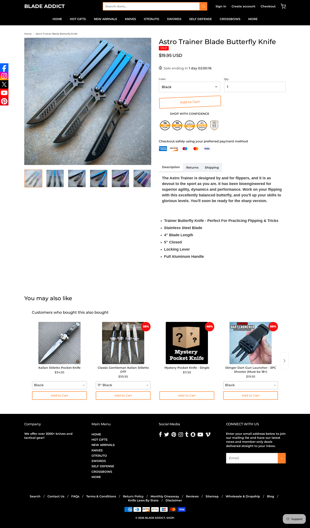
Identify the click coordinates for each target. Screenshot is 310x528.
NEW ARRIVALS (105, 19)
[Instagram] (4, 76)
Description (171, 167)
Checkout (268, 6)
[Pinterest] (4, 101)
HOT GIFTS (78, 19)
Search (35, 496)
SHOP (170, 517)
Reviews (192, 496)
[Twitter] (4, 84)
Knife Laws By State (143, 500)
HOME (57, 19)
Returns (192, 167)
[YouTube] (4, 93)
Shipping (212, 167)
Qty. (226, 79)
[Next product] (284, 360)
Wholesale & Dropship (243, 496)
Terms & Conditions (101, 496)
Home (28, 33)
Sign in (221, 6)
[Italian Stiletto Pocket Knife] (59, 343)
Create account (243, 6)
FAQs (75, 496)
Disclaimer (174, 500)
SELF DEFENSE (200, 19)
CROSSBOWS (230, 19)
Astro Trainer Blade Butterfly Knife (56, 33)
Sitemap (212, 496)
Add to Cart (189, 102)
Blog (270, 496)
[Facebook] (4, 67)
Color (162, 79)
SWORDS (174, 19)
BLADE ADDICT (44, 6)
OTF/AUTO (151, 19)
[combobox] (151, 6)
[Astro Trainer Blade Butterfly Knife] (87, 101)
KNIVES (130, 19)
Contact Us (55, 496)
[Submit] (203, 6)
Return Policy (133, 496)
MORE (252, 19)
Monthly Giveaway (165, 496)
